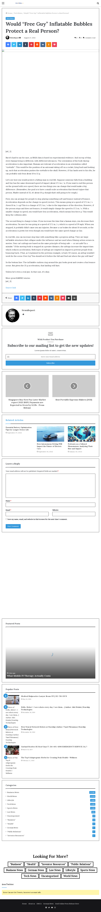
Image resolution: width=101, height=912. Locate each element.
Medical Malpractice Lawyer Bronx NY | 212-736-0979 (44, 696)
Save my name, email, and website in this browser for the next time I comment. (37, 519)
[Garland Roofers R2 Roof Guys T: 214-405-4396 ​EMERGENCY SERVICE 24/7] (12, 750)
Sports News (12, 808)
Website (55, 510)
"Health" (10, 824)
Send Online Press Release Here (67, 904)
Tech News (18, 13)
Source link (11, 287)
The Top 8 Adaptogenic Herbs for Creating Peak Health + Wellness (49, 757)
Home (9, 13)
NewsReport (14, 38)
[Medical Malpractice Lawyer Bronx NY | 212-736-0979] (12, 699)
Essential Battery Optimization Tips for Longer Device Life (19, 428)
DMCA (39, 904)
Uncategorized (13, 816)
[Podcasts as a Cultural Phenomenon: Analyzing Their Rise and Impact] (81, 434)
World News (12, 796)
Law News (11, 812)
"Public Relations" (14, 832)
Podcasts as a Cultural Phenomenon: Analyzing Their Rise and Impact (80, 446)
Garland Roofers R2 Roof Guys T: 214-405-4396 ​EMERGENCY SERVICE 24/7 (54, 747)
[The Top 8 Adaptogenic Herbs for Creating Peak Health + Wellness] (12, 765)
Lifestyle (10, 800)
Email (8, 510)
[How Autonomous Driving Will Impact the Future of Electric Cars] (50, 434)
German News (12, 828)
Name (8, 501)
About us (31, 904)
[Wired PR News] (19, 3)
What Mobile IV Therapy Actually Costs (28, 675)
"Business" (11, 820)
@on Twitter (8, 884)
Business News (13, 792)
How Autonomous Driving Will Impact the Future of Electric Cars (49, 446)
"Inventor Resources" (15, 836)
